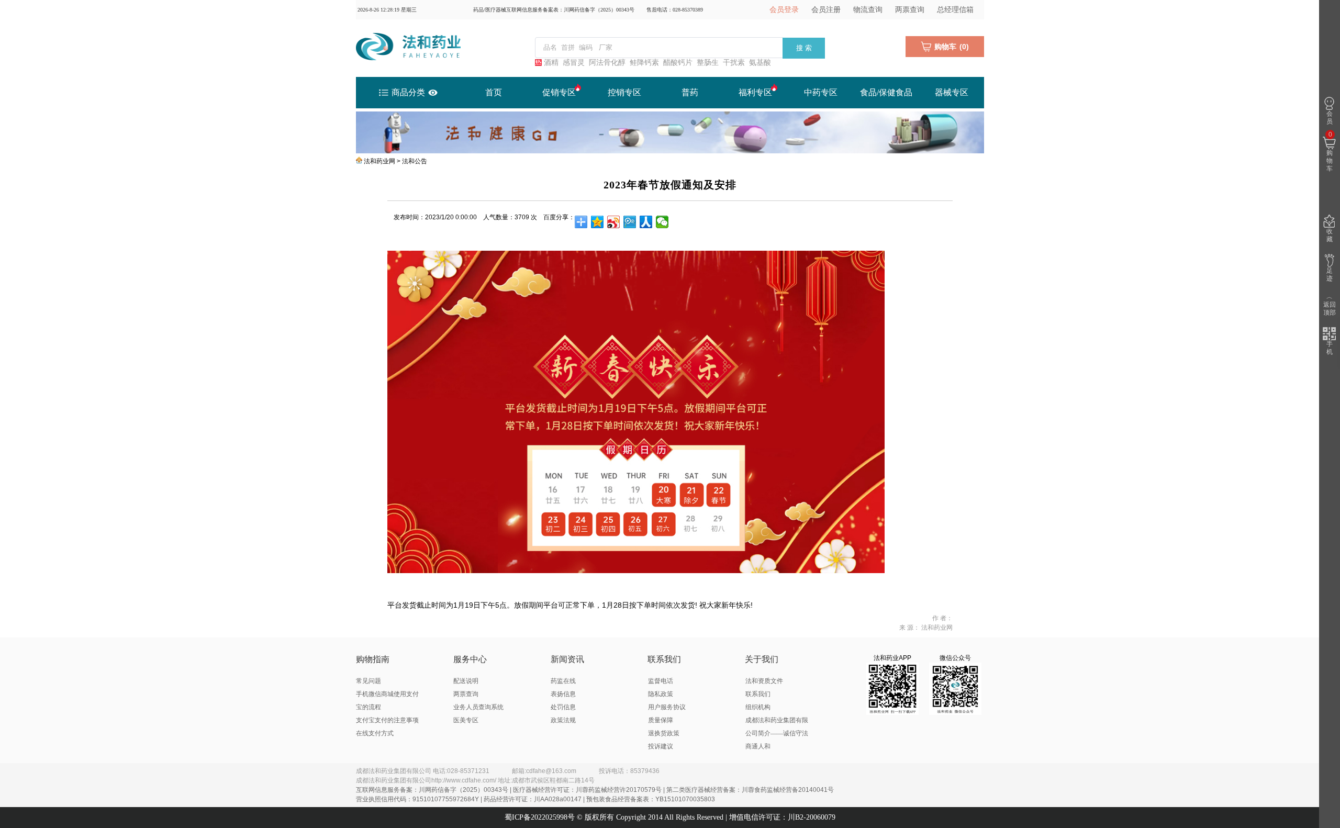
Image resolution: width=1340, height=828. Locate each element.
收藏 (1329, 235)
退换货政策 (663, 733)
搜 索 (804, 48)
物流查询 (868, 10)
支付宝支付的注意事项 (387, 720)
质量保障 (660, 720)
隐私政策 (660, 694)
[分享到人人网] (646, 222)
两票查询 (909, 10)
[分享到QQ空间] (597, 222)
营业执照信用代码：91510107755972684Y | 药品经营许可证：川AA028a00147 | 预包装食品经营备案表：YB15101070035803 (535, 799)
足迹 (1329, 274)
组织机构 (757, 707)
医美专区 (465, 720)
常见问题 (368, 681)
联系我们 (757, 694)
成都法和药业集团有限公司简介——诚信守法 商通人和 (776, 733)
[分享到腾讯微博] (629, 222)
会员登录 (784, 10)
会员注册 (826, 10)
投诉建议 (660, 746)
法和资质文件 (764, 681)
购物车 (1329, 151)
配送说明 (465, 681)
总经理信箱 (955, 10)
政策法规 (563, 720)
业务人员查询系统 (478, 707)
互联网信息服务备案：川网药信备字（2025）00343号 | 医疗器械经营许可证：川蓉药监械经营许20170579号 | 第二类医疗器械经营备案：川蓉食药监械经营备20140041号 (595, 789)
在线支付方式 (375, 733)
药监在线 (563, 681)
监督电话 (660, 681)
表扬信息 (563, 694)
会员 (1329, 117)
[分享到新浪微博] (613, 222)
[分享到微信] (662, 222)
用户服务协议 (667, 707)
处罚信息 (563, 707)
